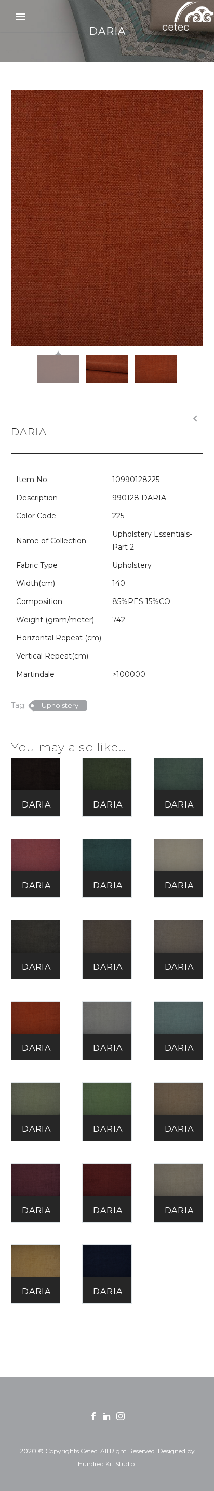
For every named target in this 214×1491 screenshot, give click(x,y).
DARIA (36, 805)
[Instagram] (120, 1416)
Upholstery (60, 705)
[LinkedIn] (107, 1416)
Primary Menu (20, 16)
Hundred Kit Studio (106, 1464)
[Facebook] (93, 1416)
